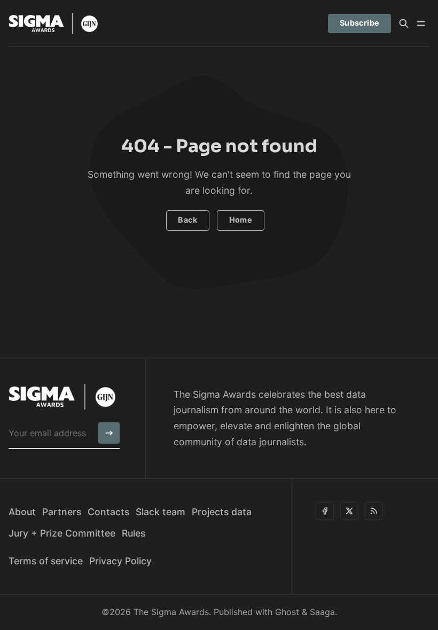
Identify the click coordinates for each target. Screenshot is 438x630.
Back (187, 219)
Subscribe (360, 22)
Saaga (322, 612)
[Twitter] (349, 511)
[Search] (403, 23)
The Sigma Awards (171, 612)
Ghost (287, 612)
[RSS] (374, 511)
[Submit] (109, 433)
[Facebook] (325, 511)
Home (241, 219)
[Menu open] (420, 23)
